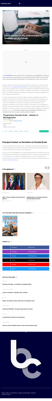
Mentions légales (5, 392)
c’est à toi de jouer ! (13, 160)
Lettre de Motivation (7, 289)
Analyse (4, 297)
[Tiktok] (44, 392)
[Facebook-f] (47, 391)
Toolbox (4, 281)
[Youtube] (49, 391)
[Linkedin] (49, 392)
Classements (5, 305)
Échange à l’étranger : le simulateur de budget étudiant (16, 284)
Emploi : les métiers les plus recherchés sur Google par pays (18, 300)
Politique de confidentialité (24, 392)
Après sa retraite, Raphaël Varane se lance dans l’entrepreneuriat (19, 325)
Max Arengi (8, 41)
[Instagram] (47, 392)
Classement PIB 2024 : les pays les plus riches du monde (17, 309)
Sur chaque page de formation (18, 87)
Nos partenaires (13, 392)
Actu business (6, 322)
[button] (19, 3)
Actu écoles (5, 192)
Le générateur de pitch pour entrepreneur (13, 317)
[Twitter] (44, 391)
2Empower (33, 392)
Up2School (9, 75)
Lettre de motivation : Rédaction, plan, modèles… (15, 292)
